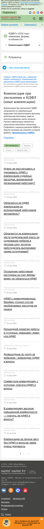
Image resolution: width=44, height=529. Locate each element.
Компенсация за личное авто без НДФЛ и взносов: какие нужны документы (21, 443)
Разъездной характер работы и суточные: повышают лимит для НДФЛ (22, 333)
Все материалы (12, 146)
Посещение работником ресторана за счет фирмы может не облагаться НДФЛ (20, 275)
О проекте (5, 499)
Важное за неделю (9, 25)
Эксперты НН (19, 499)
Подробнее (9, 138)
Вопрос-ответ (22, 150)
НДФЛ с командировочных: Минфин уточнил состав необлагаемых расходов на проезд (20, 304)
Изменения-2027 (32, 25)
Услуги (4, 509)
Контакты (5, 502)
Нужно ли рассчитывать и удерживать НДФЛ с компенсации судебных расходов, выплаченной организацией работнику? (19, 175)
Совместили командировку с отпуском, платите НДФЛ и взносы (21, 385)
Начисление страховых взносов (16, 345)
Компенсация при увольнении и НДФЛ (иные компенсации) (22, 159)
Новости (27, 146)
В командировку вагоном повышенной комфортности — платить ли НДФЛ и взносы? (20, 413)
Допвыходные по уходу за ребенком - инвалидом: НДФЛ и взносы (21, 358)
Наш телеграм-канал (19, 67)
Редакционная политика (12, 506)
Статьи (8, 150)
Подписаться (9, 12)
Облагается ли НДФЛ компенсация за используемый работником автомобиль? (20, 208)
